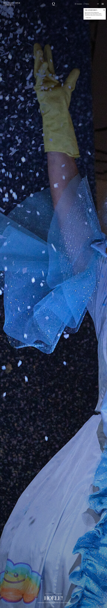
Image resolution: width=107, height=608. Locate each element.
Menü (103, 4)
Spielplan (79, 4)
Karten (87, 4)
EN (98, 4)
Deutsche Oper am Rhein (11, 4)
